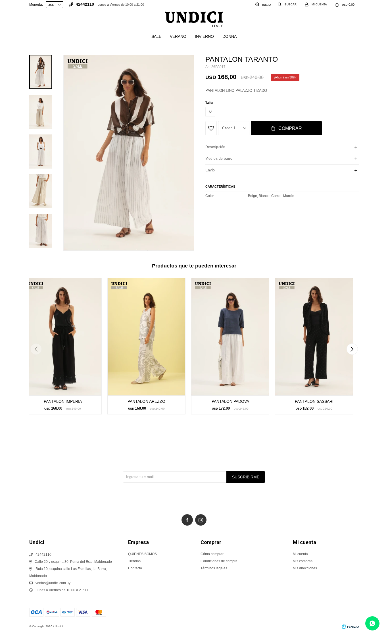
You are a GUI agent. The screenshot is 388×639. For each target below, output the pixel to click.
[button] (352, 349)
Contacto (135, 568)
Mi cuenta (300, 554)
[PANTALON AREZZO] (146, 336)
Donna (229, 36)
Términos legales (214, 568)
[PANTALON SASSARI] (314, 336)
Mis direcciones (305, 568)
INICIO (266, 4)
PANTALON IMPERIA (63, 401)
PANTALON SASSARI (314, 401)
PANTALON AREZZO (146, 401)
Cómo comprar (212, 554)
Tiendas (134, 561)
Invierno (204, 36)
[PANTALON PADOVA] (230, 336)
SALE (156, 36)
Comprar (290, 128)
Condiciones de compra (219, 561)
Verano (178, 36)
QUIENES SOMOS (142, 554)
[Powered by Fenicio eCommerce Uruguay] (350, 626)
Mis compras (302, 561)
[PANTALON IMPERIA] (63, 336)
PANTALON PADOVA (230, 401)
